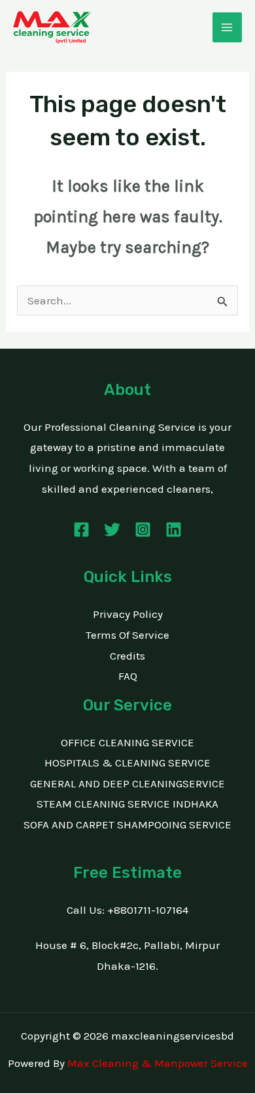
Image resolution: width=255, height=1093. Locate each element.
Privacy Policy (128, 613)
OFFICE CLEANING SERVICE (127, 742)
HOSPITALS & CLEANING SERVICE (127, 762)
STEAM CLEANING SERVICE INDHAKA (127, 803)
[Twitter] (112, 529)
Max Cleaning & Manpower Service (157, 1063)
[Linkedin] (173, 529)
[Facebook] (81, 529)
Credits (127, 655)
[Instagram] (143, 529)
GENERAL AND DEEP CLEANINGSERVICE (127, 783)
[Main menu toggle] (227, 27)
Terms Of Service (127, 634)
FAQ (127, 675)
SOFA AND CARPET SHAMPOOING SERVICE (127, 824)
